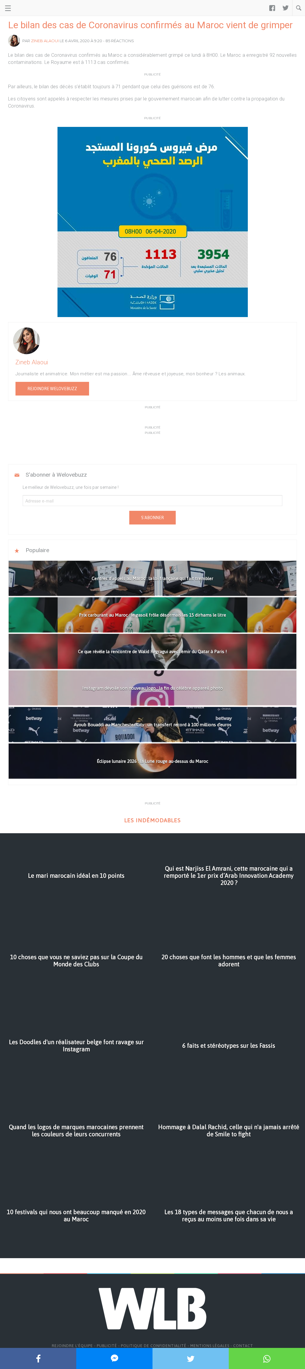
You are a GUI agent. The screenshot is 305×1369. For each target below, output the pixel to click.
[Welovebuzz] (27, 8)
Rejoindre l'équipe (72, 1345)
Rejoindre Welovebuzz (52, 388)
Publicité (107, 1345)
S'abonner (152, 517)
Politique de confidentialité (153, 1345)
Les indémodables (152, 820)
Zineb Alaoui (45, 40)
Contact (243, 1345)
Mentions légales (209, 1345)
